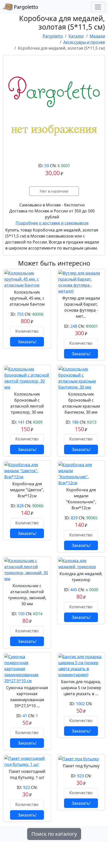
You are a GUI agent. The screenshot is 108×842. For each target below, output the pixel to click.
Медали (97, 36)
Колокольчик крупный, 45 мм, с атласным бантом (27, 298)
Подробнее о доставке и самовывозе (52, 223)
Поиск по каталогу (54, 833)
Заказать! (27, 341)
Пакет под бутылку (81, 766)
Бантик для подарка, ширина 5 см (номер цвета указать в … (81, 687)
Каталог (76, 36)
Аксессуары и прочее (84, 42)
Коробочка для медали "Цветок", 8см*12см (27, 490)
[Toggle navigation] (98, 7)
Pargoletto (25, 7)
